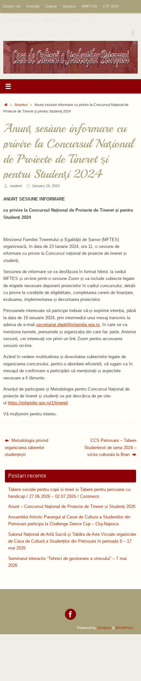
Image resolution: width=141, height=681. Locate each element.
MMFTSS (89, 6)
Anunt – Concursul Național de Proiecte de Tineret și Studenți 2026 (71, 506)
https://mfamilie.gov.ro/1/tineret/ (38, 403)
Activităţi (32, 6)
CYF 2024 (111, 6)
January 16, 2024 (46, 186)
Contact (73, 19)
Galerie (51, 6)
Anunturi (69, 6)
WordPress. (124, 628)
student (16, 186)
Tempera (104, 628)
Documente (52, 19)
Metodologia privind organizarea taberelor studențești (26, 447)
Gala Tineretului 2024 (20, 19)
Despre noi (11, 6)
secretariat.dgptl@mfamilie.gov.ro (68, 325)
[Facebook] (133, 32)
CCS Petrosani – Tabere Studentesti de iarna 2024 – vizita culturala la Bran (110, 447)
